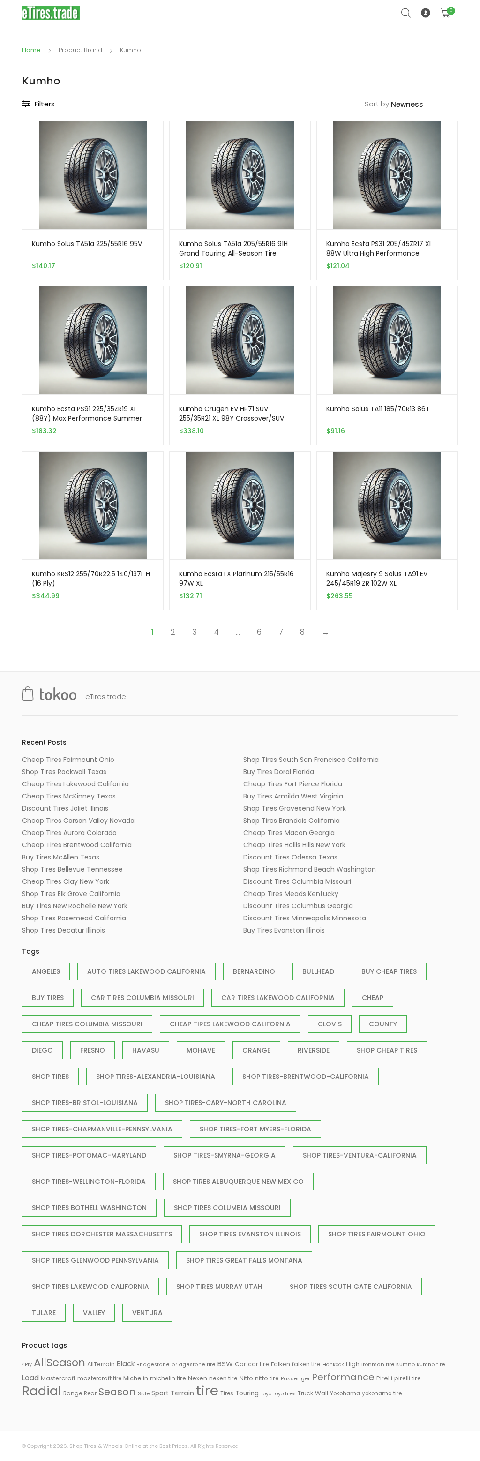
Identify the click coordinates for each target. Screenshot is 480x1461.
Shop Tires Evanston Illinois (250, 1234)
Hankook (333, 1364)
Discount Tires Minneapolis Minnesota (304, 918)
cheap (372, 997)
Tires (226, 1393)
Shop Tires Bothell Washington (89, 1207)
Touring (247, 1393)
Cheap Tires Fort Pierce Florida (292, 784)
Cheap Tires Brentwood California (77, 845)
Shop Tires (50, 1076)
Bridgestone (153, 1364)
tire (207, 1390)
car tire (258, 1364)
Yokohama (345, 1393)
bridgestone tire (194, 1364)
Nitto (246, 1378)
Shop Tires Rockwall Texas (64, 771)
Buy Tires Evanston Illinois (284, 930)
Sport (160, 1393)
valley (94, 1313)
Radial (41, 1391)
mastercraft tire (99, 1378)
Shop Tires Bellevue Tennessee (72, 869)
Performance (343, 1377)
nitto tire (267, 1378)
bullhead (318, 971)
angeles (46, 971)
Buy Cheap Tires (389, 971)
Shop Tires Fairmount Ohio (377, 1234)
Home (31, 49)
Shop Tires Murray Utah (219, 1286)
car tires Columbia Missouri (142, 997)
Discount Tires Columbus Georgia (298, 906)
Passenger (295, 1378)
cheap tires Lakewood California (230, 1024)
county (383, 1024)
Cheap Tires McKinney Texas (69, 796)
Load (30, 1378)
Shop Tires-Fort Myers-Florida (255, 1129)
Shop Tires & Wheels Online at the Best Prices (128, 1446)
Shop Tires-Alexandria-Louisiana (155, 1076)
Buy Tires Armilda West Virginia (293, 796)
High (353, 1364)
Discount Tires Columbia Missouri (297, 881)
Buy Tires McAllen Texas (60, 857)
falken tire (306, 1364)
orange (256, 1050)
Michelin (135, 1378)
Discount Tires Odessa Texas (290, 857)
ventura (147, 1313)
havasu (145, 1050)
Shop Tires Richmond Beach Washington (309, 869)
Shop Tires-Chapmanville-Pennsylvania (102, 1129)
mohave (201, 1050)
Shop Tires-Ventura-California (360, 1155)
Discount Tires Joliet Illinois (65, 808)
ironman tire (377, 1364)
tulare (44, 1313)
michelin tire (168, 1378)
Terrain (182, 1393)
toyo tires (284, 1393)
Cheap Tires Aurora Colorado (69, 832)
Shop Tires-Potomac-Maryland (89, 1155)
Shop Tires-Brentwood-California (305, 1076)
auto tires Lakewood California (146, 971)
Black (126, 1364)
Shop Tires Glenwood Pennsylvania (95, 1260)
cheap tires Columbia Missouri (87, 1024)
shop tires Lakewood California (90, 1286)
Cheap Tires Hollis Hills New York (294, 845)
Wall (321, 1393)
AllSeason (59, 1362)
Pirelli (384, 1378)
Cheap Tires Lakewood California (75, 784)
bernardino (254, 971)
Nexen (197, 1378)
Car (240, 1364)
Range (72, 1393)
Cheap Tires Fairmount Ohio (68, 759)
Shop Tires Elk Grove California (71, 893)
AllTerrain (101, 1364)
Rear (90, 1393)
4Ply (27, 1364)
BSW (225, 1364)
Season (117, 1392)
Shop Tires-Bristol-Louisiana (85, 1102)
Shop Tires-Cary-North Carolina (225, 1102)
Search (406, 13)
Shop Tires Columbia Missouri (227, 1207)
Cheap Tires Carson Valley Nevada (78, 820)
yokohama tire (382, 1393)
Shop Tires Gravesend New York (294, 808)
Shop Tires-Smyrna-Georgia (224, 1155)
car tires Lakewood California (278, 997)
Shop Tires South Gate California (351, 1286)
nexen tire (223, 1378)
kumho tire (431, 1364)
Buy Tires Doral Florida (278, 771)
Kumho (405, 1364)
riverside (314, 1050)
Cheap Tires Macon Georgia (289, 832)
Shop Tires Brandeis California (291, 820)
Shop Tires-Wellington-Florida (89, 1181)
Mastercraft (58, 1378)
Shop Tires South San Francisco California (311, 759)
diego (42, 1050)
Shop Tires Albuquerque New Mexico (238, 1181)
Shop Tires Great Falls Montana (244, 1260)
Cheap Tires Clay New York (65, 881)
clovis (330, 1024)
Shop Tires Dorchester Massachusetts (102, 1234)
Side (144, 1393)
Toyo (266, 1393)
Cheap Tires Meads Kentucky (290, 893)
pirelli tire (407, 1378)
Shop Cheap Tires (387, 1050)
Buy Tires (48, 997)
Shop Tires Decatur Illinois (63, 930)
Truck (305, 1393)
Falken (280, 1364)
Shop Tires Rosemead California (74, 918)
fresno (92, 1050)
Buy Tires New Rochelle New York (75, 906)
